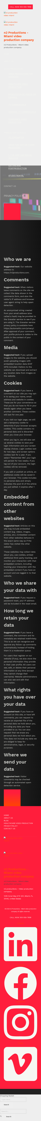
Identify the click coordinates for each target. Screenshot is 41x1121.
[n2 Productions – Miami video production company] (20, 16)
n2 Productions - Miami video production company (19, 36)
